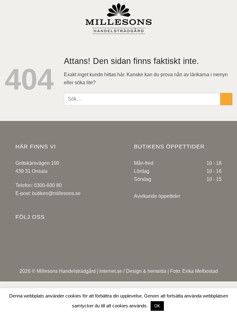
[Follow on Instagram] (46, 240)
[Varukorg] (229, 18)
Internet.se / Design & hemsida (132, 271)
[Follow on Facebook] (25, 240)
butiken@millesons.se (56, 193)
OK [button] (157, 306)
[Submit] (226, 99)
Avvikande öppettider (157, 196)
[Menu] (8, 18)
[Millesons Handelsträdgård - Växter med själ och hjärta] (118, 18)
